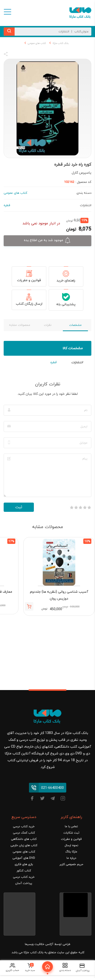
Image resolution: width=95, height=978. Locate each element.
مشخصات (75, 325)
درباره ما (71, 858)
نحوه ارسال (71, 845)
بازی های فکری (24, 864)
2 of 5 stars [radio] (85, 507)
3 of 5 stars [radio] (80, 507)
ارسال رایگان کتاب (29, 304)
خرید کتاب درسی (24, 826)
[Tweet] (32, 55)
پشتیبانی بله (66, 304)
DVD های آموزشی (23, 858)
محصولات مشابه (19, 325)
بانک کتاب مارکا (60, 43)
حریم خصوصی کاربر (71, 864)
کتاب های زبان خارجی (23, 845)
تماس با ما (71, 826)
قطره (53, 362)
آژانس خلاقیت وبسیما (39, 944)
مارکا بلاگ (71, 852)
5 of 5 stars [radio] (72, 507)
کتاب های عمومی (37, 43)
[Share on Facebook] (15, 55)
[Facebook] (32, 799)
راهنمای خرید (66, 280)
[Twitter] (42, 799)
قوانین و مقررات (29, 280)
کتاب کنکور (24, 871)
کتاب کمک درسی (24, 833)
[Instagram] (63, 799)
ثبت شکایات (71, 833)
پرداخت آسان (23, 883)
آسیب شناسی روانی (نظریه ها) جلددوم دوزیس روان (59, 595)
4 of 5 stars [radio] (76, 507)
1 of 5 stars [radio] (89, 507)
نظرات (47, 325)
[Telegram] (52, 799)
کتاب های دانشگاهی (24, 839)
